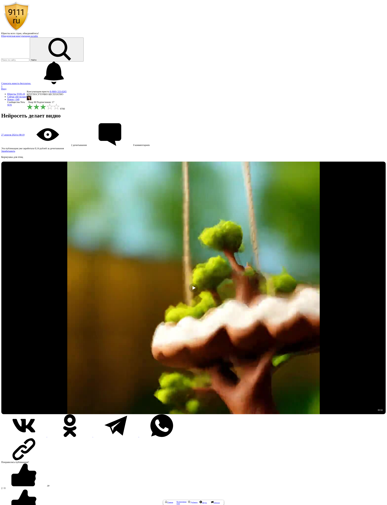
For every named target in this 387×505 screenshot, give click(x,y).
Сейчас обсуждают (17, 96)
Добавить (194, 502)
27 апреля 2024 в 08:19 (12, 135)
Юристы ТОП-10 (16, 94)
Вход (3, 89)
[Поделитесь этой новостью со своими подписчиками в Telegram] (116, 436)
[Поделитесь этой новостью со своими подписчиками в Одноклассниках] (70, 436)
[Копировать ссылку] (193, 449)
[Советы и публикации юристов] (16, 30)
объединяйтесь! (31, 33)
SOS (9, 105)
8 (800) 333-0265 (58, 91)
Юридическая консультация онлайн (19, 36)
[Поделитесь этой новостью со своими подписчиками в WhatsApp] (161, 436)
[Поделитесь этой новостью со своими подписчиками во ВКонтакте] (24, 436)
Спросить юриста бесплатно (16, 83)
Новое (13, 99)
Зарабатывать (8, 151)
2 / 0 (3, 488)
